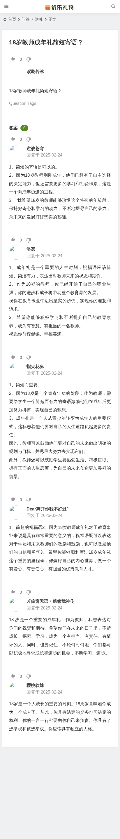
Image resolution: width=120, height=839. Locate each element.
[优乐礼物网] (60, 6)
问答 (26, 19)
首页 (12, 19)
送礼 (39, 19)
